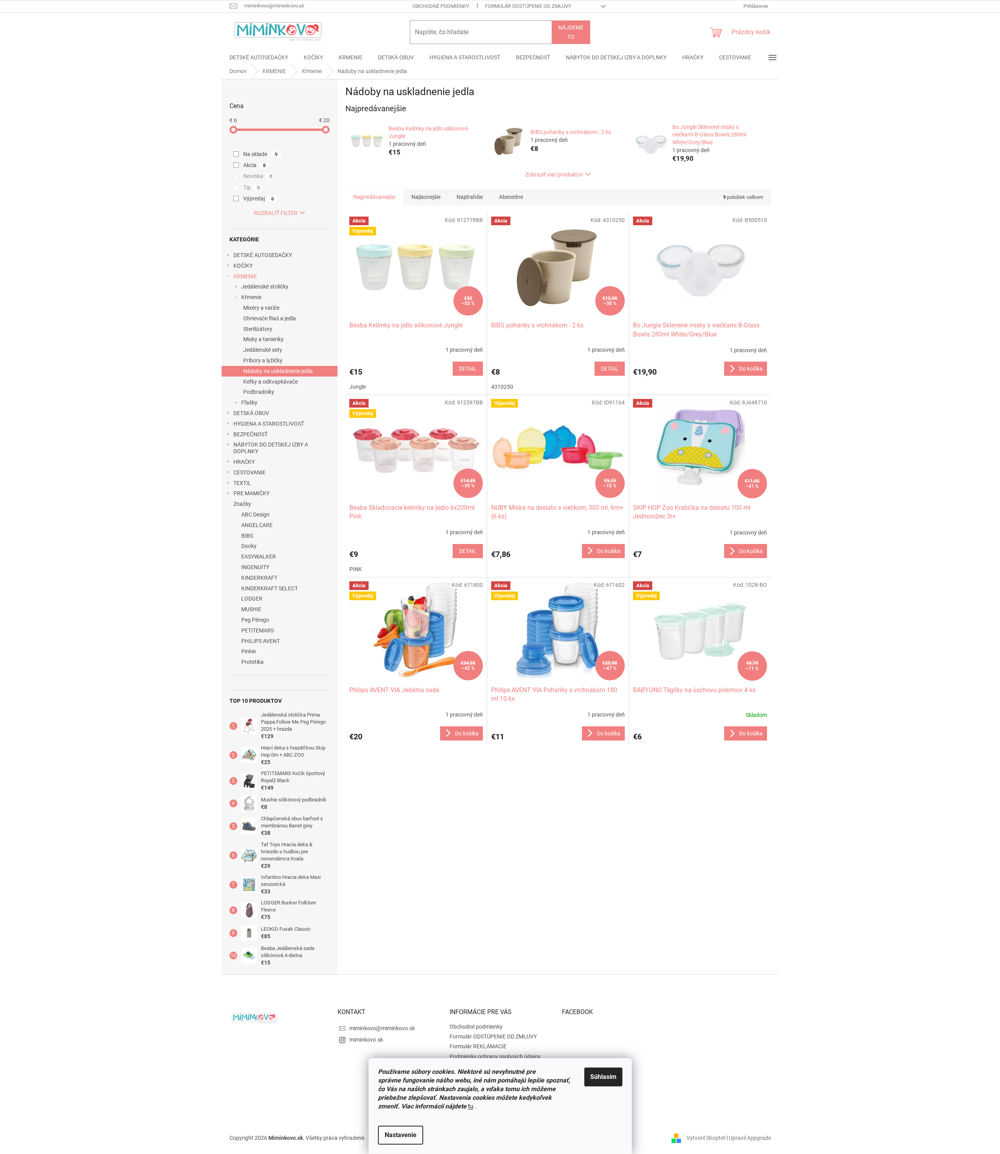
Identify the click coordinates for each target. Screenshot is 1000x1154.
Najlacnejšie (425, 197)
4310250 (502, 387)
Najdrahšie (470, 197)
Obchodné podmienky (441, 6)
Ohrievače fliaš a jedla (269, 318)
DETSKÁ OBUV (251, 413)
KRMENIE (245, 276)
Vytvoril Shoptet (705, 1137)
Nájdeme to (570, 32)
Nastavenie (401, 1135)
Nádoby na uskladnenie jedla (278, 371)
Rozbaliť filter (275, 213)
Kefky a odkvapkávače (270, 382)
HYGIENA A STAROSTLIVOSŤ (268, 424)
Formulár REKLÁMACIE (478, 1046)
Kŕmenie (251, 297)
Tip (251, 187)
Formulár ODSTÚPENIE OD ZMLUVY (528, 6)
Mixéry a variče (261, 308)
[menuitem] (259, 57)
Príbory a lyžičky (263, 360)
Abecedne (511, 197)
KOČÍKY (243, 266)
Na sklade (260, 154)
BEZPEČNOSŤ (250, 434)
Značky (242, 504)
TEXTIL (242, 483)
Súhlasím (603, 1076)
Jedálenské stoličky (264, 286)
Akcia (254, 165)
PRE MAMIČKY (251, 493)
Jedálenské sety (262, 350)
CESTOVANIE (249, 472)
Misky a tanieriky (263, 339)
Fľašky (249, 402)
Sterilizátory (257, 329)
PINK (355, 569)
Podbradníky (258, 392)
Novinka (258, 176)
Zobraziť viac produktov (554, 174)
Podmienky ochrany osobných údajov (495, 1056)
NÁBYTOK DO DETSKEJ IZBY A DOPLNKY (270, 447)
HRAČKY (244, 462)
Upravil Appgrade (750, 1137)
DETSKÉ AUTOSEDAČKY (262, 255)
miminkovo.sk (366, 1039)
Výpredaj (258, 198)
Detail (468, 369)
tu (470, 1106)
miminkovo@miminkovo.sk (382, 1028)
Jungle (357, 387)
